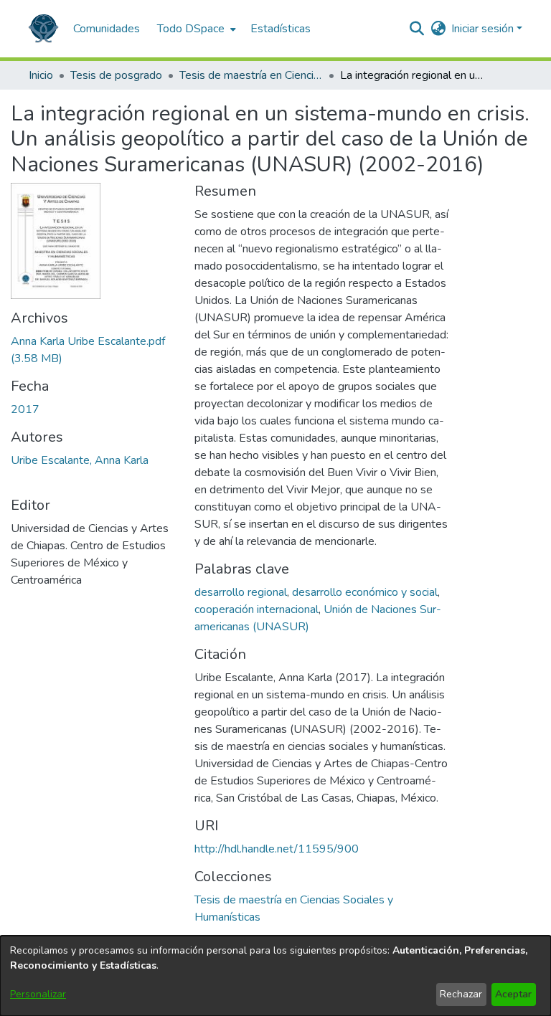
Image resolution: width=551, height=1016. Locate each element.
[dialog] (275, 976)
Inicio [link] (41, 75)
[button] (43, 28)
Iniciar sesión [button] (484, 29)
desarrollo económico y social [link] (365, 592)
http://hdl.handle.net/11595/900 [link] (276, 849)
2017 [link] (25, 409)
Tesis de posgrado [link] (116, 75)
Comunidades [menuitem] (106, 29)
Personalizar (38, 994)
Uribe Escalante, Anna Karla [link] (80, 460)
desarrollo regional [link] (240, 592)
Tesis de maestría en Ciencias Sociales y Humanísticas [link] (251, 75)
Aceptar (513, 994)
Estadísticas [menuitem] (280, 29)
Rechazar (461, 994)
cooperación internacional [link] (256, 609)
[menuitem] (195, 28)
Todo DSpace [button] (191, 29)
